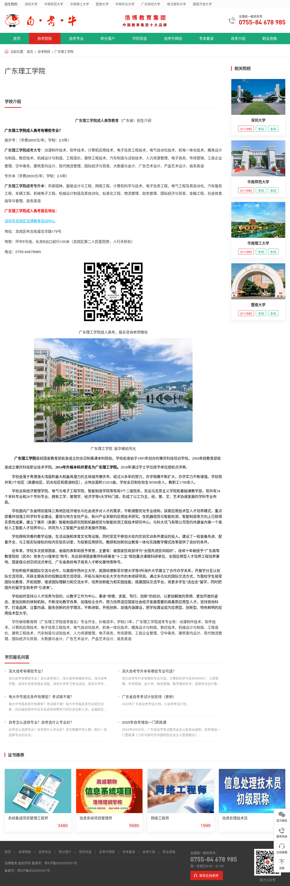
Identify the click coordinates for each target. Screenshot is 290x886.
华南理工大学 (79, 4)
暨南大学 (102, 4)
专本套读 (206, 38)
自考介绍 (238, 38)
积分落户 (108, 38)
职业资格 (269, 38)
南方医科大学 (176, 4)
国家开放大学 (202, 4)
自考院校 (44, 38)
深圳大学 (31, 4)
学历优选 (139, 38)
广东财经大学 (150, 4)
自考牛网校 (173, 38)
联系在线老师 (208, 875)
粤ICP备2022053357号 (60, 863)
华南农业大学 (124, 4)
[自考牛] (46, 20)
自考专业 (76, 38)
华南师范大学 (53, 4)
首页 (16, 38)
